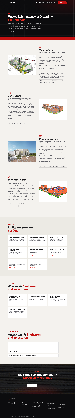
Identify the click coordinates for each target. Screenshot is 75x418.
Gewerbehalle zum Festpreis (50, 408)
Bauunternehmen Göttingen (36, 403)
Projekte (43, 2)
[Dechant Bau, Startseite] (11, 2)
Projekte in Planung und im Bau (45, 161)
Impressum (27, 416)
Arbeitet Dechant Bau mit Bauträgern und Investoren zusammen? (22, 355)
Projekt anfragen (63, 2)
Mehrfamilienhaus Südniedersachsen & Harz (36, 410)
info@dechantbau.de (61, 407)
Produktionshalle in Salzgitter (21, 107)
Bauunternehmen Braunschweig (37, 402)
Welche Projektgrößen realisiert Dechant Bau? (18, 351)
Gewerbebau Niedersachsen (50, 403)
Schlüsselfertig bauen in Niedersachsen (49, 401)
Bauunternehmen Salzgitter (36, 405)
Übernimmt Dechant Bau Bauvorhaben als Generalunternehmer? (22, 347)
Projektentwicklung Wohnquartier (48, 405)
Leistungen (38, 2)
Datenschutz (32, 416)
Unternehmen (49, 2)
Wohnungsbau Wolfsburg (36, 406)
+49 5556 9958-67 (42, 385)
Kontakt (54, 2)
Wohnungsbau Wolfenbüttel (36, 407)
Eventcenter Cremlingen (20, 106)
